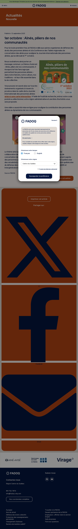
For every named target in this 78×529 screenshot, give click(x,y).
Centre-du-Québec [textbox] (29, 164)
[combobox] (39, 164)
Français (27, 153)
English (39, 153)
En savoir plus (27, 138)
